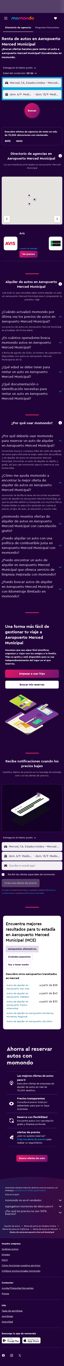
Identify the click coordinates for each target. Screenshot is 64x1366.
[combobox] (20, 68)
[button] (6, 18)
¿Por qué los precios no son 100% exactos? (26, 1212)
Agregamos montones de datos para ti (29, 1206)
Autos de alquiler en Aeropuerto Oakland (17, 995)
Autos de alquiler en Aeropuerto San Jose (17, 987)
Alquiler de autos (12, 1226)
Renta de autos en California (15, 1229)
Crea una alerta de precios (31, 1139)
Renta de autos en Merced (45, 1229)
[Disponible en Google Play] (11, 1340)
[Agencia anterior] (7, 219)
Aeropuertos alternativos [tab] (22, 949)
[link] (28, 254)
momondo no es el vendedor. (23, 1200)
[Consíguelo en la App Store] (31, 1340)
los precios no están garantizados (30, 1190)
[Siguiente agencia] (57, 219)
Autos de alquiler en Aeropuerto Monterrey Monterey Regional (30, 1015)
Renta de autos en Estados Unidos (40, 1226)
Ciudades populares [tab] (19, 957)
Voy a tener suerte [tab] (18, 965)
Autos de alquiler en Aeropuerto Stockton (29, 1021)
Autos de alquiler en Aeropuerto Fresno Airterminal (17, 1005)
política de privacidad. (33, 893)
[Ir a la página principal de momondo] (23, 18)
